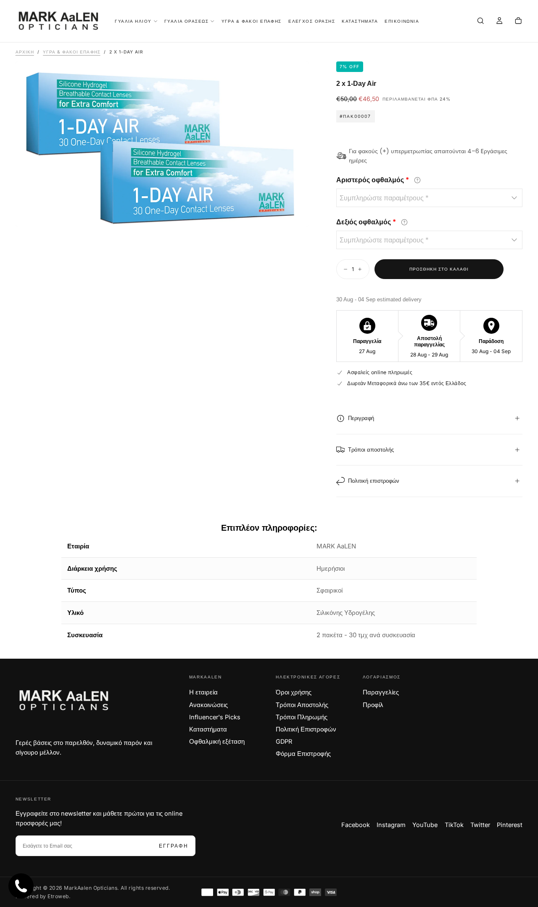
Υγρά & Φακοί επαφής (71, 51)
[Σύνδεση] (499, 21)
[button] (480, 21)
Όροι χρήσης (293, 692)
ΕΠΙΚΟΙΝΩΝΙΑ (402, 21)
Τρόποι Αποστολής (302, 705)
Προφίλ (373, 705)
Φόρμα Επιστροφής (303, 754)
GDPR (284, 741)
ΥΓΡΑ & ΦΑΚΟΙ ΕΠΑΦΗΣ (252, 21)
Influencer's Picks (214, 717)
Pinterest (509, 825)
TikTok (454, 825)
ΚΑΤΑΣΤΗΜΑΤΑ (360, 21)
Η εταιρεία (203, 692)
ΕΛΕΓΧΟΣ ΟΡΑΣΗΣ (311, 21)
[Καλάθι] (518, 21)
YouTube (425, 825)
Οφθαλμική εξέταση (217, 741)
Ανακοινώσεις (208, 705)
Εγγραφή (173, 846)
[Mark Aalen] (64, 700)
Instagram (391, 825)
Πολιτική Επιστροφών (306, 729)
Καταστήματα (208, 729)
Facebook (355, 825)
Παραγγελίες (381, 692)
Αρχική (25, 51)
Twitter (480, 825)
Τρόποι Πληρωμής (301, 717)
